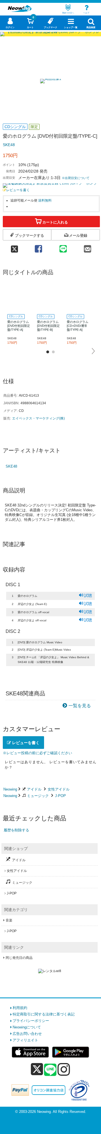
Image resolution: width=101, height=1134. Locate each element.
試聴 (88, 595)
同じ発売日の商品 (19, 958)
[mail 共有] (87, 247)
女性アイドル (59, 789)
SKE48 (9, 144)
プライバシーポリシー (31, 1021)
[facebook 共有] (38, 247)
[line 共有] (63, 247)
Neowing (10, 789)
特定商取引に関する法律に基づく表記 (44, 1014)
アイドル (34, 789)
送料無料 (45, 200)
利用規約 (20, 1008)
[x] (37, 1069)
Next (93, 351)
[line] (50, 1070)
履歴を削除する (16, 830)
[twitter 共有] (14, 247)
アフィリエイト (25, 1040)
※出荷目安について (75, 178)
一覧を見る (79, 705)
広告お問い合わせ (27, 1034)
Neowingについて (27, 1027)
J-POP (60, 796)
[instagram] (64, 1069)
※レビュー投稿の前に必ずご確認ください (37, 753)
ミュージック (38, 796)
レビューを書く (18, 190)
